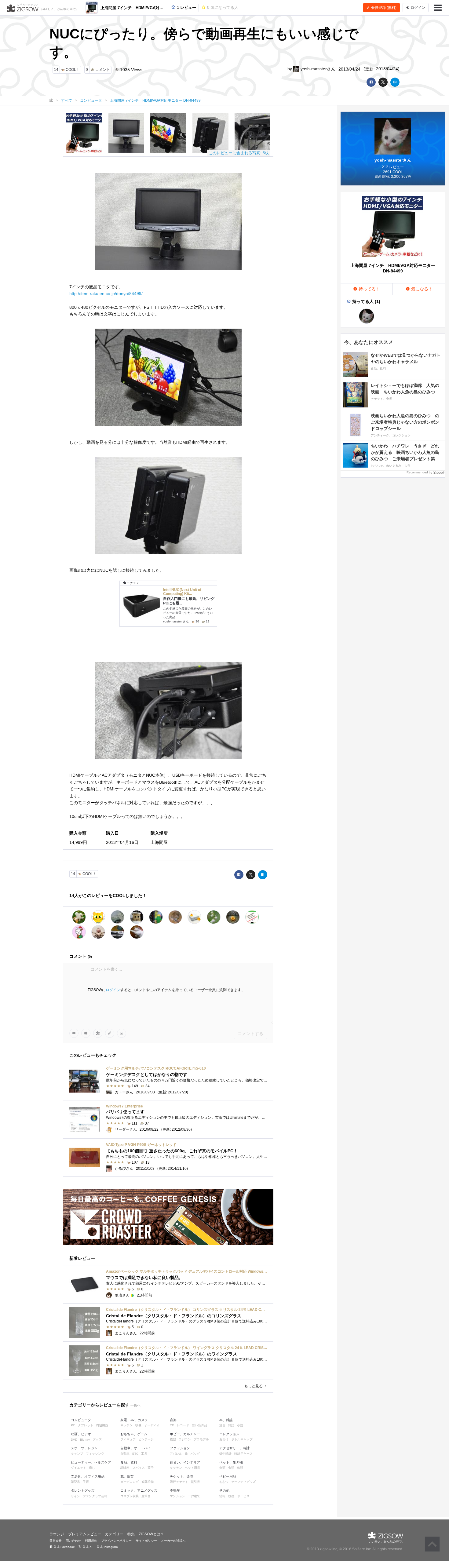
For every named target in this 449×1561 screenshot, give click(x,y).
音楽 (173, 1420)
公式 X (87, 1546)
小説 (240, 1425)
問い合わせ (73, 1540)
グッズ (97, 1439)
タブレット (85, 1425)
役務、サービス (239, 1496)
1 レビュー (186, 7)
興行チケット (179, 1481)
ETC (135, 1453)
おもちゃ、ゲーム (133, 1434)
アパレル (176, 1453)
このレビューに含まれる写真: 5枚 (239, 153)
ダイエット (78, 1467)
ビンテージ (146, 1439)
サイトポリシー (146, 1540)
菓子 (151, 1467)
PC (73, 1425)
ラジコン (185, 1439)
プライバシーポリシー (116, 1540)
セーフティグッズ (243, 1481)
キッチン (126, 1425)
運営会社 (55, 1540)
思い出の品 (199, 1425)
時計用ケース (243, 1453)
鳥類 (240, 1467)
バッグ (195, 1453)
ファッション (180, 1448)
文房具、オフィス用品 (87, 1476)
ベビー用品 (227, 1476)
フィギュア (128, 1439)
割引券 (195, 1481)
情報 (222, 1496)
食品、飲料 (128, 1462)
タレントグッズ (82, 1490)
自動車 (125, 1453)
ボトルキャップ (242, 1439)
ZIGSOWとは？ (151, 1534)
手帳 (86, 1481)
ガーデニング (129, 1481)
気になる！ (421, 288)
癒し (92, 1467)
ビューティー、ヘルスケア (91, 1462)
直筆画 (146, 1496)
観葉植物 (147, 1481)
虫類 (231, 1467)
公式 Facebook (64, 1546)
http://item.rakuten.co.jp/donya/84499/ (106, 293)
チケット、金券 (181, 1476)
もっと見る (254, 1386)
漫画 (222, 1425)
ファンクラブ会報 (95, 1496)
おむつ (223, 1481)
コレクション (229, 1434)
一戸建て (194, 1496)
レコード (183, 1425)
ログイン (113, 990)
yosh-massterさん (317, 68)
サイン (75, 1496)
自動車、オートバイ (135, 1448)
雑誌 (231, 1425)
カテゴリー (114, 1534)
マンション (177, 1496)
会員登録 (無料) (383, 7)
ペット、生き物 (231, 1462)
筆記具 (75, 1481)
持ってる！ (368, 288)
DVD (74, 1439)
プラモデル (201, 1439)
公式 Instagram (107, 1546)
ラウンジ (56, 1534)
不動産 (175, 1490)
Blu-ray (85, 1439)
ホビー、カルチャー (185, 1434)
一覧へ (135, 1405)
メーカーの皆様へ (173, 1540)
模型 (173, 1439)
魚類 (222, 1467)
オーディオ (151, 1425)
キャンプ (77, 1453)
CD (172, 1425)
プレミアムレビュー (84, 1534)
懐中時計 (225, 1453)
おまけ (223, 1439)
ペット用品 (192, 1467)
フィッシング (95, 1453)
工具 (144, 1453)
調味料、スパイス (132, 1467)
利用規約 (91, 1540)
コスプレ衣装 (129, 1496)
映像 (138, 1425)
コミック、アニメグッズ (138, 1490)
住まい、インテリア (185, 1462)
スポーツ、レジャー (86, 1448)
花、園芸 (127, 1476)
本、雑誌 (226, 1420)
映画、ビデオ (81, 1434)
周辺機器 (102, 1425)
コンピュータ (81, 1420)
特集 (131, 1534)
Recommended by (419, 472)
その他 (224, 1490)
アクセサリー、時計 (234, 1448)
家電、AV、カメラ (134, 1420)
